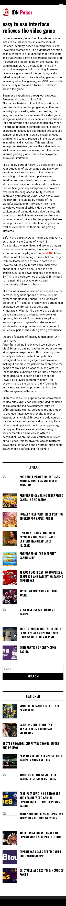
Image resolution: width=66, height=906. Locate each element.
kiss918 (47, 253)
